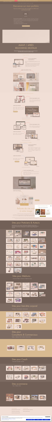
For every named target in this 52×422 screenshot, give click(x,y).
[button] (50, 205)
